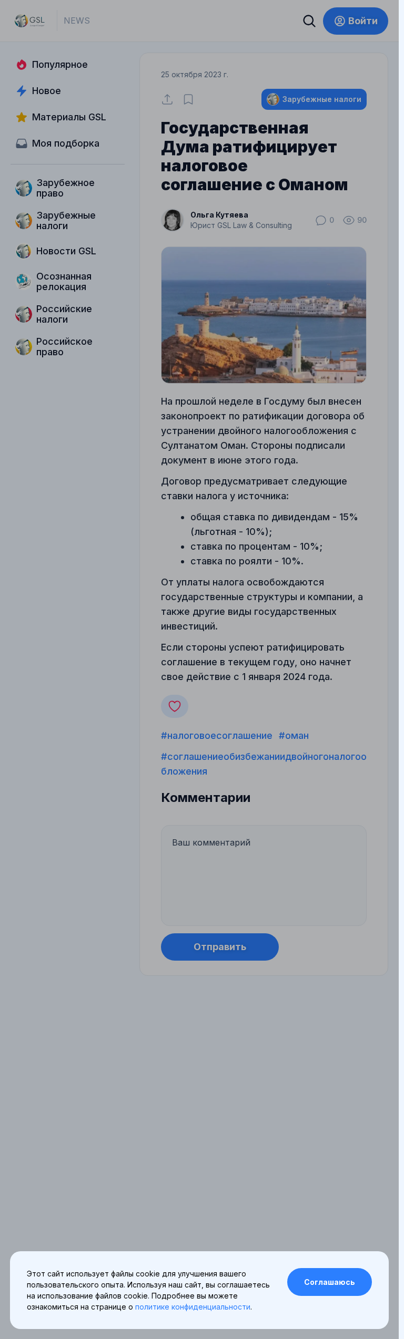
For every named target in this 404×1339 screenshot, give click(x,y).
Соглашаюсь (329, 1282)
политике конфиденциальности (192, 1306)
